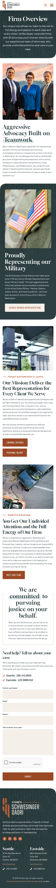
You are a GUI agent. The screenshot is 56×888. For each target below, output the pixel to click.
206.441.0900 (23, 675)
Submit (27, 776)
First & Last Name (10, 688)
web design (39, 881)
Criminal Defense (15, 442)
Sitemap (30, 881)
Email (5, 701)
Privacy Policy (12, 881)
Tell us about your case (13, 727)
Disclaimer (22, 881)
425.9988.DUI (25, 680)
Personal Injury (15, 452)
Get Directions (9, 864)
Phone (5, 714)
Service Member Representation (25, 307)
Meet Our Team (14, 574)
